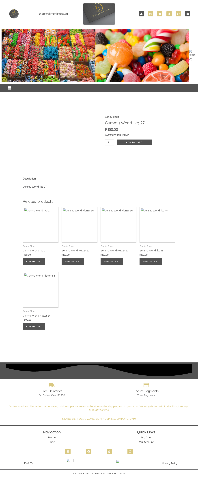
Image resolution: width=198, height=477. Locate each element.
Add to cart (134, 142)
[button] (9, 88)
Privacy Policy (169, 463)
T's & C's (28, 463)
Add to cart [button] (34, 261)
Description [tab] (29, 178)
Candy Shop (112, 116)
